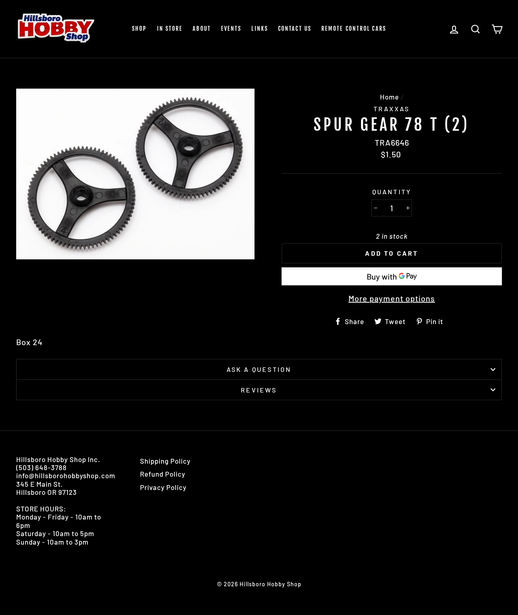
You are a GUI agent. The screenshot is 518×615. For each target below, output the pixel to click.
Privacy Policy (163, 487)
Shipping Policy (165, 461)
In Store (170, 28)
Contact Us (294, 28)
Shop (139, 28)
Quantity (392, 191)
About (202, 28)
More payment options (391, 298)
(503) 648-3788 (41, 467)
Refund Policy (162, 474)
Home (389, 97)
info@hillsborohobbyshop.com (65, 475)
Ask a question (259, 369)
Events (231, 28)
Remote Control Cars (353, 28)
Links (259, 28)
